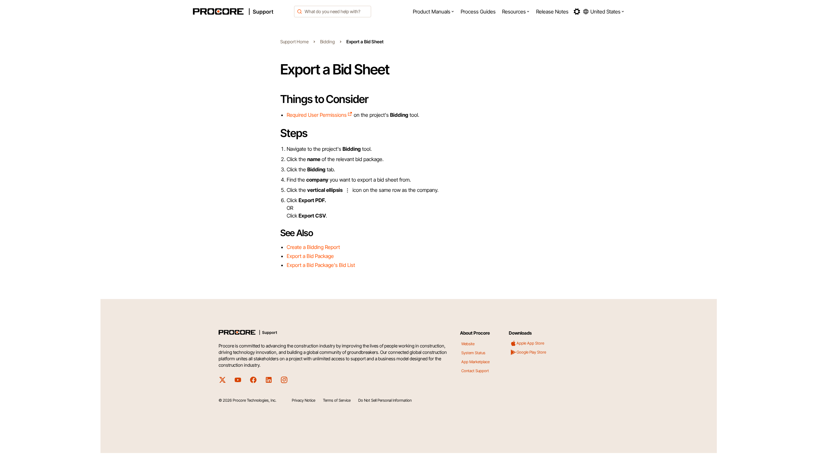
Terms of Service (337, 400)
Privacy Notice (303, 400)
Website (467, 343)
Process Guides (478, 11)
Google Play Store (531, 352)
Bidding (327, 41)
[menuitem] (433, 11)
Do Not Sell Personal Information (385, 400)
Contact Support (475, 370)
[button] (433, 11)
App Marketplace (475, 361)
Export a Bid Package (310, 256)
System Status (473, 352)
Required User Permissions (317, 115)
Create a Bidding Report (313, 247)
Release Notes (552, 11)
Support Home (294, 41)
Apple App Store (530, 343)
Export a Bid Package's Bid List (321, 265)
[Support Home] (242, 11)
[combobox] (332, 11)
